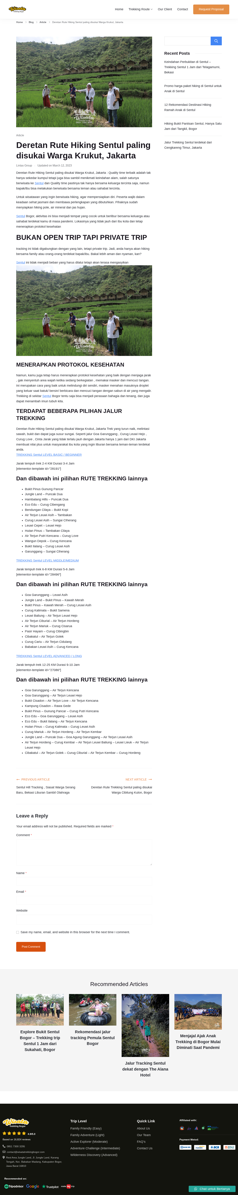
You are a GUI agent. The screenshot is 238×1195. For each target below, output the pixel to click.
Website (22, 910)
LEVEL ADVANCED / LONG (62, 656)
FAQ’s (141, 1141)
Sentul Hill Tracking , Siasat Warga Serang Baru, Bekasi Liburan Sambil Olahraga (45, 790)
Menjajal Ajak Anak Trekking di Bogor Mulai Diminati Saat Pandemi (198, 1042)
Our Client (165, 9)
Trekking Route (139, 9)
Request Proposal (211, 9)
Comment (24, 835)
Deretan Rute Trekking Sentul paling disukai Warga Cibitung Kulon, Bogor (121, 790)
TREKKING (24, 454)
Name (21, 873)
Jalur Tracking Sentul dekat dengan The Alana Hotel (145, 1069)
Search (216, 41)
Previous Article (35, 779)
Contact (182, 9)
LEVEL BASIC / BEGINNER (62, 454)
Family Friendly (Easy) (86, 1128)
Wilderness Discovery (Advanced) (93, 1155)
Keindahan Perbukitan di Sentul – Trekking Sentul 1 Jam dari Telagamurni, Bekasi (192, 67)
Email (21, 891)
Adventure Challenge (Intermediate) (95, 1148)
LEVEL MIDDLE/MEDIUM (60, 560)
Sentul (39, 183)
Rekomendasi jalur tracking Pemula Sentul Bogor (93, 1038)
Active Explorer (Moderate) (89, 1141)
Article (20, 135)
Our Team (144, 1135)
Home (119, 9)
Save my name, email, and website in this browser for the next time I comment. (75, 932)
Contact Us (144, 1148)
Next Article (136, 779)
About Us (143, 1128)
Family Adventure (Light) (87, 1135)
